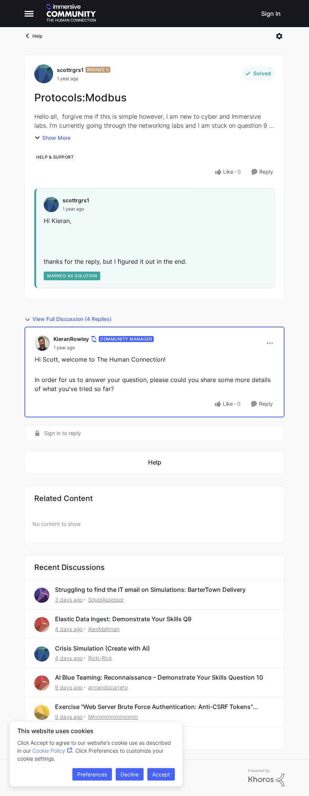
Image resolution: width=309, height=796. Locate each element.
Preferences (92, 774)
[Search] (250, 13)
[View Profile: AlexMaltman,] (41, 624)
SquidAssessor (106, 599)
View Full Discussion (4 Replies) (72, 319)
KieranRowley (71, 339)
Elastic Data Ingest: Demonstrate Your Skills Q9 (123, 619)
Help (37, 36)
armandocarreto (108, 687)
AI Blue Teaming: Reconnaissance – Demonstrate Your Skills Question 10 (159, 677)
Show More (56, 137)
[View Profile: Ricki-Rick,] (41, 654)
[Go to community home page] (71, 13)
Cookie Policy (48, 750)
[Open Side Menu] (29, 13)
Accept (161, 774)
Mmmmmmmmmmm (113, 716)
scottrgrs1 (70, 70)
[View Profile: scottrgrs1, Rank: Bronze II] (43, 73)
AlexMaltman (103, 629)
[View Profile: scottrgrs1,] (51, 204)
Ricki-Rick (100, 658)
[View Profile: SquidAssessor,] (41, 595)
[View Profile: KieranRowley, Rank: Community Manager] (42, 343)
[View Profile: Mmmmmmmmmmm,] (41, 712)
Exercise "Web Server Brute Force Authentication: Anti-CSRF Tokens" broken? (154, 707)
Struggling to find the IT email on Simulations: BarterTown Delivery (150, 589)
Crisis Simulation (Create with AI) (102, 648)
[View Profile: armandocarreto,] (41, 683)
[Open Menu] (279, 36)
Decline (130, 774)
